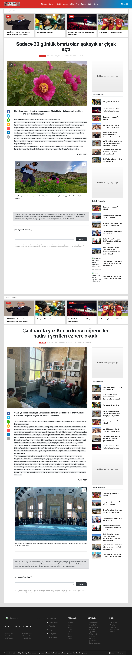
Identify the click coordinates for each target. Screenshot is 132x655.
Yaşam (65, 4)
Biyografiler (113, 627)
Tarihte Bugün (93, 634)
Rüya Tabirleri (114, 629)
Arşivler (52, 630)
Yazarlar (52, 626)
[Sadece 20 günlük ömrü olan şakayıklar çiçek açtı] (47, 83)
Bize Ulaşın (53, 637)
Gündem (44, 4)
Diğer (96, 4)
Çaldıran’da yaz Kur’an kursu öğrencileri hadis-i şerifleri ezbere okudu (112, 264)
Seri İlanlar (92, 638)
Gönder (81, 239)
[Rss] (24, 626)
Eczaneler (92, 629)
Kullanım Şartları (27, 633)
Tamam (120, 653)
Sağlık (59, 4)
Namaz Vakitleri (94, 627)
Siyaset (83, 4)
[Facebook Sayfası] (6, 626)
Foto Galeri (53, 618)
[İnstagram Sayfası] (13, 626)
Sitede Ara (113, 623)
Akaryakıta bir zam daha (111, 102)
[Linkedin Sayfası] (20, 626)
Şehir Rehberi (93, 641)
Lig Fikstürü (92, 632)
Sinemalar (92, 636)
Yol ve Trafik (93, 625)
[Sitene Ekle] (31, 626)
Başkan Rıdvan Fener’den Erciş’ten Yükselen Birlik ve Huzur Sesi (112, 241)
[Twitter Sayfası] (9, 626)
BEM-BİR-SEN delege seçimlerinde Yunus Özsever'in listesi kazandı (111, 135)
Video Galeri (53, 622)
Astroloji (112, 632)
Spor (77, 4)
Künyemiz (52, 634)
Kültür (72, 4)
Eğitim (90, 4)
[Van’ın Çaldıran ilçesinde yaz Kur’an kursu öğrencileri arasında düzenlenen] (51, 513)
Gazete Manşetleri (95, 643)
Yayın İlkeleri (9, 636)
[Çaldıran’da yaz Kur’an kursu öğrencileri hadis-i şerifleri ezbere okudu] (47, 377)
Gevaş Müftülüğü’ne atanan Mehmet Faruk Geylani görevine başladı (112, 152)
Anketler (112, 625)
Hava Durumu (93, 623)
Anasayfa (9, 11)
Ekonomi (52, 4)
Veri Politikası (9, 638)
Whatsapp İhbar (27, 636)
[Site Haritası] (27, 626)
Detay (112, 653)
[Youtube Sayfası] (16, 626)
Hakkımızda (9, 633)
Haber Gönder (26, 638)
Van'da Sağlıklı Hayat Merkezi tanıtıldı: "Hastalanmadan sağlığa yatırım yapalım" (113, 143)
